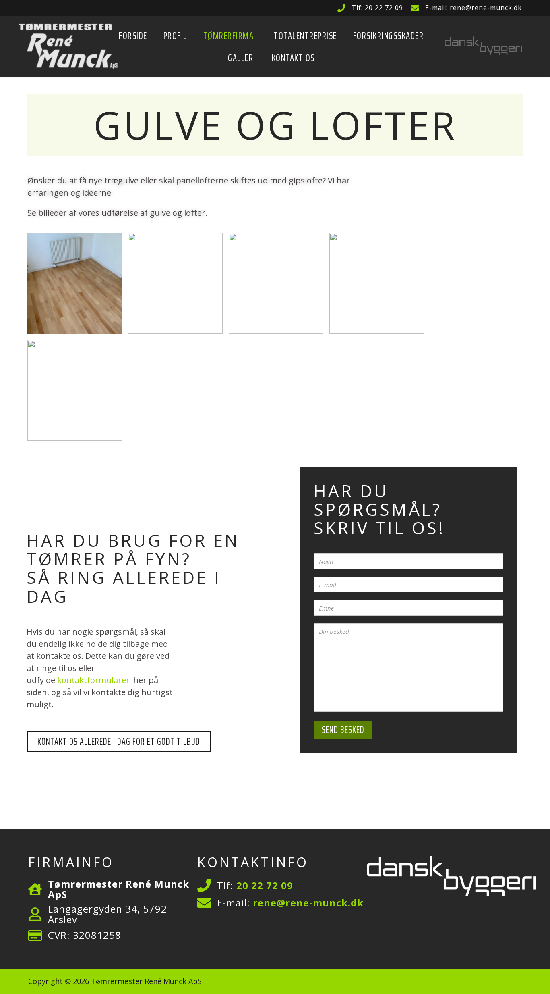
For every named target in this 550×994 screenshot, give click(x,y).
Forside (133, 36)
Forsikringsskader (388, 36)
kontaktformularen (94, 680)
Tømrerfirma (228, 36)
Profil (175, 36)
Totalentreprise (305, 36)
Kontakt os (293, 58)
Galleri (242, 58)
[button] (230, 36)
